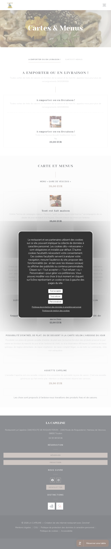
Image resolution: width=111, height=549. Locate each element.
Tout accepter (55, 291)
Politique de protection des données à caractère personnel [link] (56, 307)
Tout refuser (55, 296)
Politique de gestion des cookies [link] (56, 310)
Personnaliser (55, 301)
